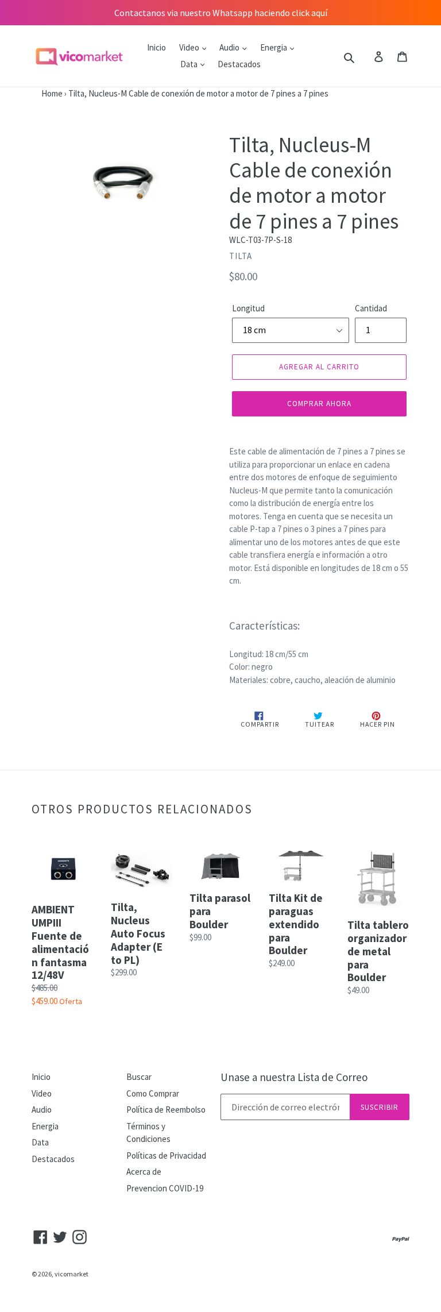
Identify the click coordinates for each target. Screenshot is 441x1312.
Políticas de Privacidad (166, 1155)
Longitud (248, 308)
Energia (274, 47)
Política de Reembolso (166, 1109)
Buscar (139, 1076)
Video (190, 47)
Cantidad (371, 308)
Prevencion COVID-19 (164, 1188)
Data (189, 64)
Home (31, 93)
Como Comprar (152, 1093)
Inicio (156, 47)
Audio (230, 47)
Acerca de (143, 1171)
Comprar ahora (319, 403)
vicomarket (71, 1273)
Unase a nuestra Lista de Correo (294, 1077)
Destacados (239, 64)
